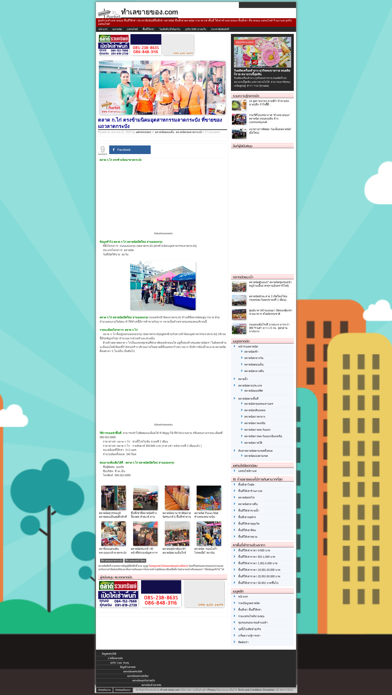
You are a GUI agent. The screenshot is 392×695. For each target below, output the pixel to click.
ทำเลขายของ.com (170, 689)
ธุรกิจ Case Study (119, 663)
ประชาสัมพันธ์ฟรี (220, 29)
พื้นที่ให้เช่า (148, 29)
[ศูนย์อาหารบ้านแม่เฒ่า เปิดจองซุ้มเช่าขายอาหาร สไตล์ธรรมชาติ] (239, 318)
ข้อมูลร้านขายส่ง (128, 667)
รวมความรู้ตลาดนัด (246, 96)
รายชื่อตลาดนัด (115, 658)
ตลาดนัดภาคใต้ (253, 442)
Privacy (211, 689)
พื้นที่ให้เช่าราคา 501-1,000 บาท (256, 556)
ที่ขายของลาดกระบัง (111, 560)
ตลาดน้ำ (243, 379)
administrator (143, 132)
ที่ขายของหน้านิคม (135, 560)
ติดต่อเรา (243, 642)
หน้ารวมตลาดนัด (248, 346)
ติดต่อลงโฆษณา (123, 690)
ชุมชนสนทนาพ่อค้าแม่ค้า (253, 622)
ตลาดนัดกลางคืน (254, 371)
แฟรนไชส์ (132, 29)
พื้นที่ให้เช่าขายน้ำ (248, 510)
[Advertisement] (163, 200)
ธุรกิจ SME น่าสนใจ (195, 29)
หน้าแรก (102, 29)
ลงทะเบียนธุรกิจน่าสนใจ (143, 680)
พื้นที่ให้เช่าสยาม (247, 536)
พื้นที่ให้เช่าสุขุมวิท (248, 523)
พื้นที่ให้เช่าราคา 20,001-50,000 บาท (259, 576)
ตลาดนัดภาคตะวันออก (257, 429)
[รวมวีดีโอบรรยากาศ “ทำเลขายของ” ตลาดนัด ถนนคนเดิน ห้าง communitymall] (239, 123)
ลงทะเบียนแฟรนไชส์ (132, 671)
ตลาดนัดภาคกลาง (254, 416)
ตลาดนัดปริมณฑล (254, 410)
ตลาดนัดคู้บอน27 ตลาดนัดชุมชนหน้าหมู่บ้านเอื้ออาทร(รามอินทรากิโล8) (270, 284)
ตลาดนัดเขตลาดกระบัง (189, 132)
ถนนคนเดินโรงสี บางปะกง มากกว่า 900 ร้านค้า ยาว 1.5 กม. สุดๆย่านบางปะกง (269, 328)
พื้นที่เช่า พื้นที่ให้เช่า (249, 609)
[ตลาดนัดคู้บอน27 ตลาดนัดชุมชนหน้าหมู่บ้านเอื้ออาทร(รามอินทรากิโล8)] (239, 290)
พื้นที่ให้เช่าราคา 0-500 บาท (254, 550)
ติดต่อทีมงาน (104, 690)
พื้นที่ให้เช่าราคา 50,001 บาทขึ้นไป (258, 582)
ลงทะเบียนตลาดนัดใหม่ (137, 676)
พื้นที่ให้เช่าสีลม (247, 530)
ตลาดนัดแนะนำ (243, 277)
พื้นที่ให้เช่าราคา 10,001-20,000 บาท (259, 569)
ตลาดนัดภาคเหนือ (254, 423)
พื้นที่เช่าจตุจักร (247, 517)
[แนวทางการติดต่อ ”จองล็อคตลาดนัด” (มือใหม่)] (239, 137)
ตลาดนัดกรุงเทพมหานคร (258, 403)
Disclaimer (269, 689)
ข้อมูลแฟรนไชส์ (109, 654)
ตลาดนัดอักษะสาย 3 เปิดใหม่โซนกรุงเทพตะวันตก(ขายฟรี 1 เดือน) (268, 298)
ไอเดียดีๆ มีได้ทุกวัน (169, 29)
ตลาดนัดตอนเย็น (164, 132)
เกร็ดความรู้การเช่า (249, 635)
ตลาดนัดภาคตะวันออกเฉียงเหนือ (263, 436)
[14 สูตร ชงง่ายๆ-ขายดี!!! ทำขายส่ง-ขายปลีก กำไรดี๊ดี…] (239, 109)
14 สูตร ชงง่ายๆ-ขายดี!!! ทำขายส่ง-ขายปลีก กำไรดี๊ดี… (269, 102)
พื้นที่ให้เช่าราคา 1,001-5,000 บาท (257, 563)
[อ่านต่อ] (264, 85)
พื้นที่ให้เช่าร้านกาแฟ (250, 491)
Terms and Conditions (250, 689)
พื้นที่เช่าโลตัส (246, 484)
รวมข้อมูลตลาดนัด (249, 603)
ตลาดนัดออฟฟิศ (253, 390)
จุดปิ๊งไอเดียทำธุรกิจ (249, 629)
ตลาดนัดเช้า (251, 351)
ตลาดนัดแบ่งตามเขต (256, 455)
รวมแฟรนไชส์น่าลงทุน (251, 616)
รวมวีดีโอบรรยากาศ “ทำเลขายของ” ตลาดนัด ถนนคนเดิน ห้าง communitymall (269, 119)
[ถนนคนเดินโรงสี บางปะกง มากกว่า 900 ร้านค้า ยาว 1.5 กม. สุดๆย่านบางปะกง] (239, 332)
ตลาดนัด (117, 29)
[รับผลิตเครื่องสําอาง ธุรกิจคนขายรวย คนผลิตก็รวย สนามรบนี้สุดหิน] (263, 66)
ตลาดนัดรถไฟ (246, 497)
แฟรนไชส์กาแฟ (247, 471)
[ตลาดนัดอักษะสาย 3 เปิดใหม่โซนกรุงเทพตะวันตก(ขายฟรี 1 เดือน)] (239, 304)
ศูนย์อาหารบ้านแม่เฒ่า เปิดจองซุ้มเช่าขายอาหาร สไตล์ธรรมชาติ (270, 312)
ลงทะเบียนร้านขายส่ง (151, 685)
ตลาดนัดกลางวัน (253, 358)
